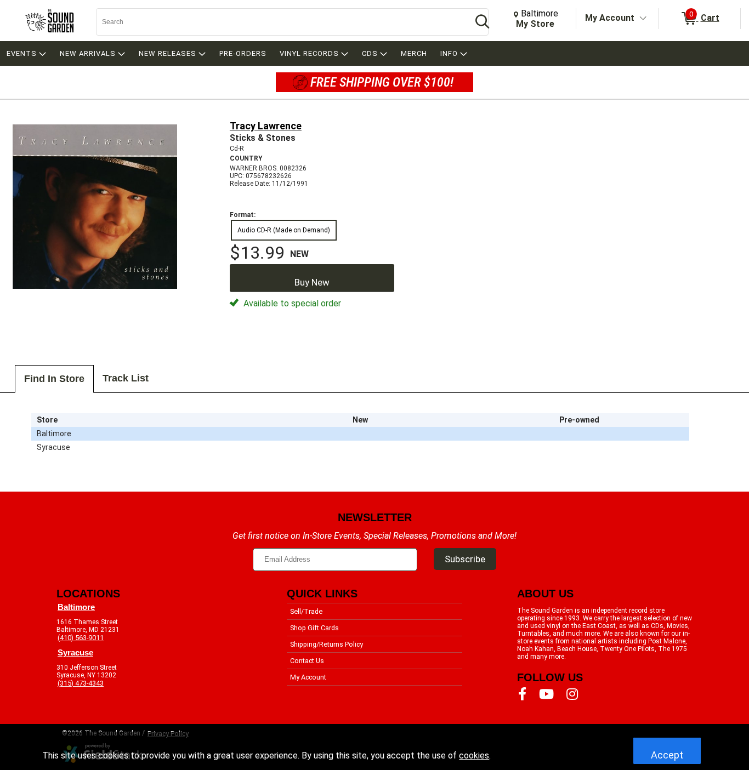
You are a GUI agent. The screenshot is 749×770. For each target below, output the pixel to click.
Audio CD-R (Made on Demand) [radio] (283, 230)
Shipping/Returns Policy (326, 644)
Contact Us (307, 661)
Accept (667, 755)
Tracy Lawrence (266, 126)
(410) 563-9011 (81, 638)
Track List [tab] (126, 378)
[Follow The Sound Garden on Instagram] (572, 694)
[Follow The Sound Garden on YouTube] (546, 694)
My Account (609, 18)
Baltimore (76, 607)
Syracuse (75, 652)
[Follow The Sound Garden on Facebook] (522, 694)
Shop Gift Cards (314, 628)
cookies (474, 755)
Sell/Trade (306, 611)
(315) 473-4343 (81, 683)
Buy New (312, 282)
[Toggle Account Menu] (643, 18)
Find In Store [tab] (54, 378)
